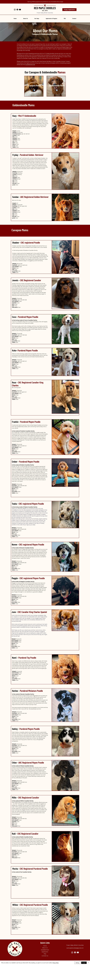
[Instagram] (15, 10)
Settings (77, 962)
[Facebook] (17, 10)
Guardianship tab (30, 64)
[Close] (88, 963)
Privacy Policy (56, 962)
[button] (36, 18)
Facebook (42, 1)
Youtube (48, 1)
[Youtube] (20, 10)
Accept (83, 962)
